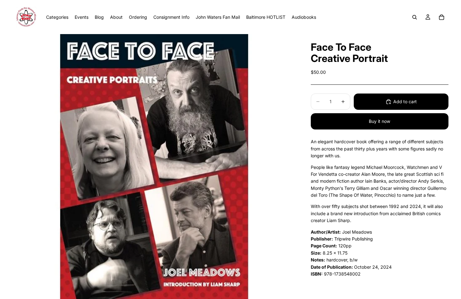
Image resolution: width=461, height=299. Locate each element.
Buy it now (379, 121)
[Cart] (441, 17)
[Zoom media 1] (154, 166)
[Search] (414, 17)
